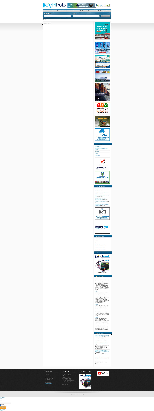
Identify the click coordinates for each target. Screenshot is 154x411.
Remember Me (4, 405)
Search (106, 16)
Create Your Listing (81, 10)
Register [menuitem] (1, 410)
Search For (47, 13)
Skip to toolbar (2, 397)
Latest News (52, 10)
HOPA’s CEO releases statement (100, 201)
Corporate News (100, 276)
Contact (106, 10)
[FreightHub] (43, 19)
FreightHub (71, 394)
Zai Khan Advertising (48, 383)
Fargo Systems (97, 155)
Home (46, 10)
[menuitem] (77, 399)
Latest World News (101, 333)
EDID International (98, 146)
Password (2, 404)
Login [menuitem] (1, 398)
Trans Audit (97, 151)
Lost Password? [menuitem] (2, 409)
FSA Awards (90, 10)
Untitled (96, 291)
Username (2, 400)
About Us (59, 10)
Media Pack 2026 (99, 10)
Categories (66, 10)
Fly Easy (96, 153)
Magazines (73, 10)
